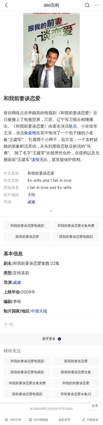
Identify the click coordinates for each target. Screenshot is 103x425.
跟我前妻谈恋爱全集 (76, 372)
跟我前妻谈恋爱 (27, 236)
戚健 (31, 201)
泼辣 (35, 159)
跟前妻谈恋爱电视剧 (27, 394)
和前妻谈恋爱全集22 (76, 394)
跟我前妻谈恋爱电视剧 (76, 236)
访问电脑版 (41, 419)
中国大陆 (39, 311)
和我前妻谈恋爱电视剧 (27, 225)
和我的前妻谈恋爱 (76, 383)
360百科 (51, 5)
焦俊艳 (30, 132)
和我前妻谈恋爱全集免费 (75, 225)
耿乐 (73, 126)
